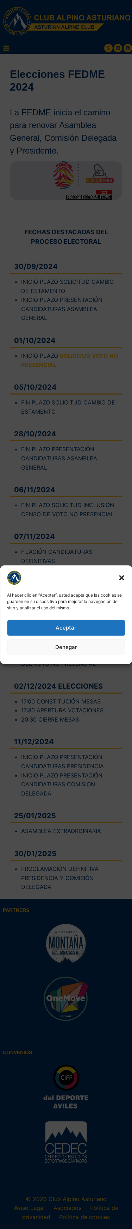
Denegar (66, 647)
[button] (121, 577)
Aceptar (66, 627)
